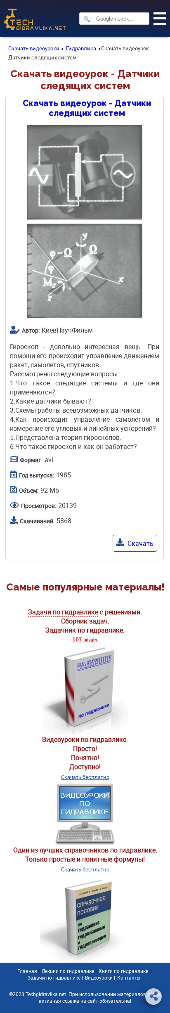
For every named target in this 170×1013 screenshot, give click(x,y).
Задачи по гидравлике (63, 611)
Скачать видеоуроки (33, 48)
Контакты (128, 977)
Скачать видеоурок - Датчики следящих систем (87, 108)
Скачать (139, 543)
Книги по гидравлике (123, 971)
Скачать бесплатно (85, 777)
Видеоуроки (99, 977)
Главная (27, 971)
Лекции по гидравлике (68, 971)
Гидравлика (81, 48)
